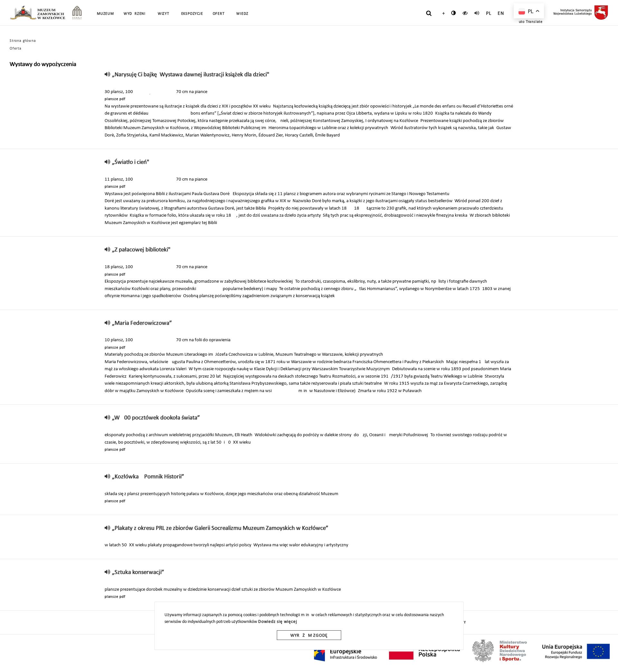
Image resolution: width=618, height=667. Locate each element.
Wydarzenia (136, 14)
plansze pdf (115, 99)
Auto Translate (529, 22)
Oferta (16, 49)
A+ (442, 13)
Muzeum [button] (105, 14)
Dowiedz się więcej (277, 621)
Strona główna (23, 41)
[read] (477, 12)
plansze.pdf (115, 450)
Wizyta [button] (165, 14)
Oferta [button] (220, 14)
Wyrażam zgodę (309, 635)
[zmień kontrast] (453, 12)
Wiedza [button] (243, 14)
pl (489, 13)
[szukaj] (429, 13)
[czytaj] (465, 12)
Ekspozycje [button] (192, 14)
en (501, 13)
